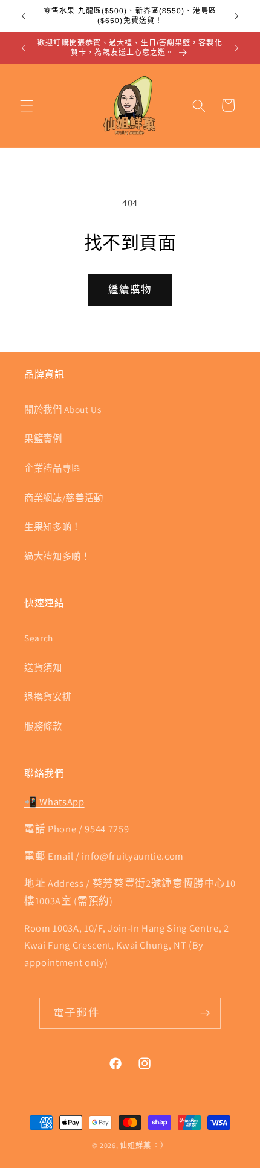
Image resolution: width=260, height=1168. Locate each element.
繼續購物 (130, 289)
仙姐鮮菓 (135, 1145)
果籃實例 (43, 438)
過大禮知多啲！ (57, 556)
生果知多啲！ (52, 527)
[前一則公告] (23, 16)
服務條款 (43, 726)
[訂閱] (204, 1013)
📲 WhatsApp (54, 801)
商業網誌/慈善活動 (63, 498)
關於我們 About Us (63, 409)
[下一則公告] (237, 16)
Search (38, 638)
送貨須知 (43, 667)
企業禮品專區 (52, 468)
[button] (26, 105)
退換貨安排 (47, 696)
